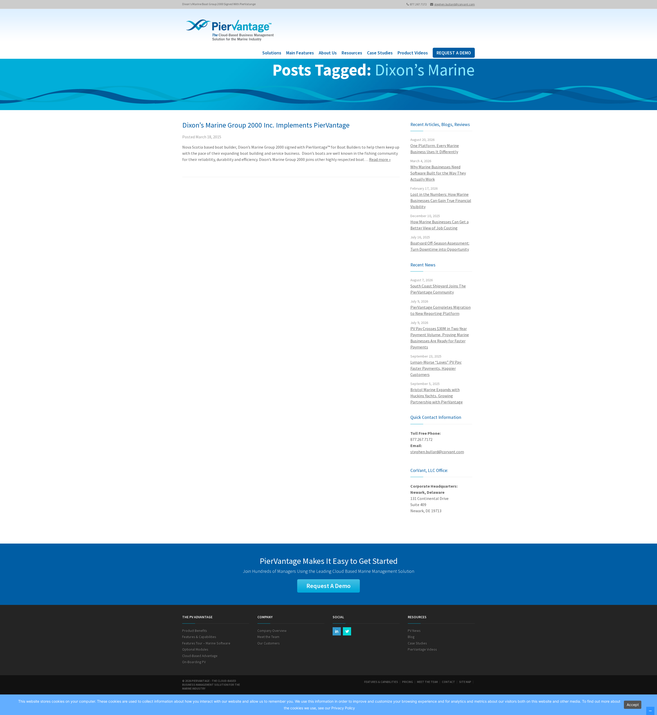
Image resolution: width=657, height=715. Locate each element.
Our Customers (268, 643)
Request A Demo (328, 586)
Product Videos (413, 53)
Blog (411, 637)
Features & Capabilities (199, 637)
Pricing (407, 682)
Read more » (380, 159)
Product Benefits (194, 631)
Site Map (465, 682)
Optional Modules (195, 649)
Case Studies (380, 53)
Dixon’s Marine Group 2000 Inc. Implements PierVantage (266, 125)
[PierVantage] (230, 31)
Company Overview (272, 631)
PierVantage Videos (422, 649)
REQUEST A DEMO (454, 53)
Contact (448, 682)
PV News (414, 631)
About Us (328, 53)
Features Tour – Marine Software (206, 643)
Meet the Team (268, 637)
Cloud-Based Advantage (200, 656)
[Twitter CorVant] (347, 631)
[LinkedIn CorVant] (337, 631)
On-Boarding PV (194, 662)
